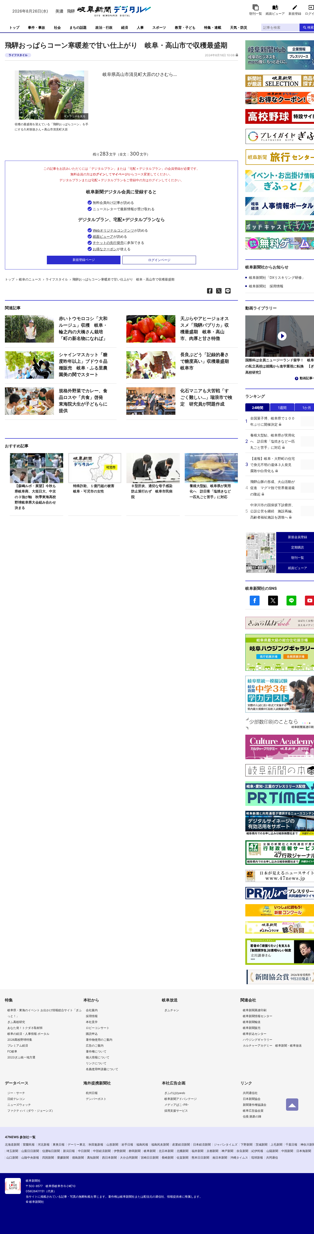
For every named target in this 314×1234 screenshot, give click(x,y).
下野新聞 (246, 1144)
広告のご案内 (95, 1045)
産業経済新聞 (181, 1144)
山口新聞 (12, 1157)
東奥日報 (59, 1144)
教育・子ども (185, 27)
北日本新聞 (166, 1151)
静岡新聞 (135, 1151)
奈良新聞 (242, 1151)
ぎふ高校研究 (16, 1022)
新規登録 (294, 13)
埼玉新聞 (12, 1151)
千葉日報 (291, 1144)
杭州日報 (92, 1093)
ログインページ (159, 260)
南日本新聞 (219, 1157)
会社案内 (92, 1010)
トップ (14, 27)
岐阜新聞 (150, 1151)
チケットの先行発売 (108, 242)
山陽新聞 (272, 1151)
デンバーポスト (96, 1099)
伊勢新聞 (120, 1151)
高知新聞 (93, 1157)
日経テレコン (16, 1099)
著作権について (96, 1051)
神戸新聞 (227, 1151)
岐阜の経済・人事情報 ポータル (28, 1034)
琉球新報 (257, 1157)
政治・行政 (104, 27)
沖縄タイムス (239, 1157)
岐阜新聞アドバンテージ (180, 1099)
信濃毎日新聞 (51, 1151)
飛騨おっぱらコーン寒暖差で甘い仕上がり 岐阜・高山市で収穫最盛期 (123, 279)
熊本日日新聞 (200, 1157)
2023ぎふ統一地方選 (21, 1057)
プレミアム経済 (17, 1045)
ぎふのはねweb (174, 1093)
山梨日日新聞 (30, 1151)
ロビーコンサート (97, 1028)
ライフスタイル (18, 55)
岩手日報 (127, 1144)
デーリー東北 (76, 1144)
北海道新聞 (12, 1144)
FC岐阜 (12, 1051)
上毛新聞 (276, 1144)
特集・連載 (212, 27)
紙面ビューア (275, 13)
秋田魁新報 (96, 1144)
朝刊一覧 (255, 13)
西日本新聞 (109, 1157)
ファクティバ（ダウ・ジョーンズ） (30, 1110)
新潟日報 (69, 1151)
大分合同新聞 (129, 1157)
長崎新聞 (167, 1157)
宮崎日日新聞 (149, 1157)
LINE (291, 600)
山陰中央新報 (30, 1157)
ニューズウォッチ (19, 1105)
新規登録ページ (84, 260)
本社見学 (92, 1022)
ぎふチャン (171, 1010)
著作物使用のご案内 (99, 1039)
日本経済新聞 (202, 1144)
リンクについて (96, 1063)
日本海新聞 (303, 1151)
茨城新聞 (261, 1144)
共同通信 (272, 1157)
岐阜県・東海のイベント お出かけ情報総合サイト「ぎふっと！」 (44, 1013)
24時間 (257, 408)
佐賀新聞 (182, 1157)
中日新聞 (84, 1151)
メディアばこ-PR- (176, 1105)
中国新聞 (287, 1151)
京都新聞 (212, 1151)
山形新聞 (112, 1144)
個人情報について (97, 1057)
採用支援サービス (176, 1110)
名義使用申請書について (102, 1069)
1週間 (282, 408)
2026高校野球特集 (19, 1039)
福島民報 (142, 1144)
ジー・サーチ (16, 1093)
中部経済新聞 (102, 1151)
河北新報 (44, 1144)
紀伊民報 (257, 1151)
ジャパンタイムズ (225, 1144)
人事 (140, 27)
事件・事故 (36, 27)
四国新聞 (48, 1157)
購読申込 (92, 1034)
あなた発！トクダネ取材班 (25, 1028)
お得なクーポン (105, 249)
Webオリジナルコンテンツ (113, 230)
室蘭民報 (29, 1144)
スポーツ (159, 27)
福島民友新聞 (160, 1144)
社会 (57, 27)
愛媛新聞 (63, 1157)
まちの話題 (78, 27)
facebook (255, 600)
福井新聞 (197, 1151)
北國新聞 (182, 1151)
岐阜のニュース (30, 279)
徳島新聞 (78, 1157)
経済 (124, 27)
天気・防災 (238, 27)
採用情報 (92, 1016)
